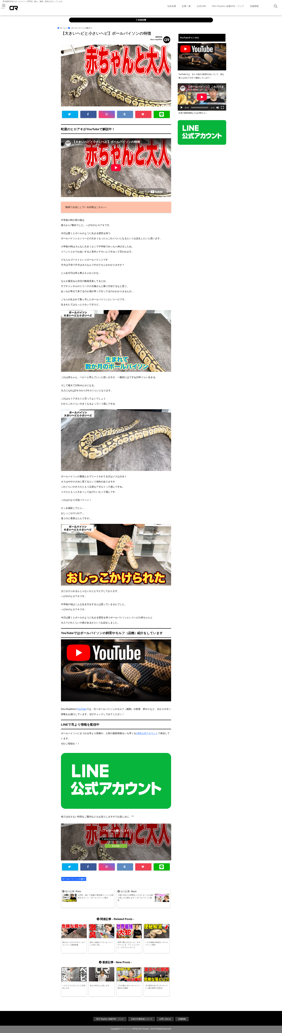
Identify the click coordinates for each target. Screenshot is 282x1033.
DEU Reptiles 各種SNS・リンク (228, 6)
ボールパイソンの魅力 (73, 879)
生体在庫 (171, 6)
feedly (117, 846)
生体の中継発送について (141, 1019)
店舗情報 (254, 6)
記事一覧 (186, 6)
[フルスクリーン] (222, 107)
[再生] (181, 107)
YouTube (82, 709)
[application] (202, 97)
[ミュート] (217, 107)
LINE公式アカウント (147, 733)
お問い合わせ (165, 1019)
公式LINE (201, 6)
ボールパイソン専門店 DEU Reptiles (134, 1029)
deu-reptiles (156, 39)
